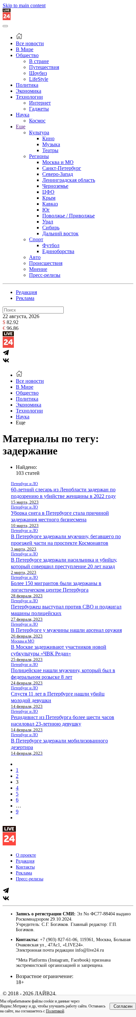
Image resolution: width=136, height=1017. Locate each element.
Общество (27, 55)
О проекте (26, 855)
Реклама (25, 298)
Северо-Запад (57, 174)
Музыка (51, 144)
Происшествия (45, 263)
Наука (22, 114)
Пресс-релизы (44, 275)
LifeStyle (38, 79)
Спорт (36, 239)
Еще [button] (20, 422)
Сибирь (50, 227)
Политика (27, 85)
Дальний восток (60, 233)
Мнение (38, 269)
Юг (46, 210)
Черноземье (55, 186)
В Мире (24, 49)
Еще (20, 126)
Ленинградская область (68, 180)
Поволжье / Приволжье (68, 215)
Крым (48, 198)
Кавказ (50, 204)
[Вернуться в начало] (7, 18)
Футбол (50, 245)
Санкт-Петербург (61, 168)
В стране (39, 61)
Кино (48, 138)
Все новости (30, 43)
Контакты (25, 867)
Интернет (40, 103)
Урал (47, 221)
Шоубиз (38, 73)
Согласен (123, 1006)
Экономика (28, 91)
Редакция (26, 292)
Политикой (55, 1011)
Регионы (39, 156)
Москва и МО (58, 162)
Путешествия (44, 67)
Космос (37, 120)
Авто (35, 257)
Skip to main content (24, 5)
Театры (50, 150)
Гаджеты (39, 109)
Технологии (29, 97)
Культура (39, 132)
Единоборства (58, 251)
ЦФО (48, 192)
